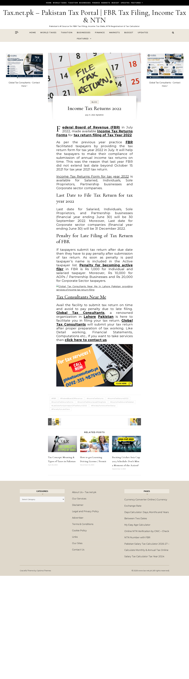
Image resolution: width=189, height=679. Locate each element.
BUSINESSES (85, 3)
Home (48, 3)
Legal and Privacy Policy (85, 511)
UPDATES (125, 3)
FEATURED (136, 3)
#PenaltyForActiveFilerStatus (103, 406)
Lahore (90, 317)
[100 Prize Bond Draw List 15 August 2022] (54, 421)
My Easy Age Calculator (137, 525)
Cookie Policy (79, 530)
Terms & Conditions (82, 524)
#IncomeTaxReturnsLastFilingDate (91, 402)
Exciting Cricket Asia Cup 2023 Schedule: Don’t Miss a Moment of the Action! (126, 461)
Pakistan (106, 317)
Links (75, 537)
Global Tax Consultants (80, 313)
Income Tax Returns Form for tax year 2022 (92, 176)
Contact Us (78, 549)
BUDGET (115, 3)
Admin (101, 115)
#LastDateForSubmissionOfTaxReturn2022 (69, 406)
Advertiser (77, 517)
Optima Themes (44, 570)
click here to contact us (86, 340)
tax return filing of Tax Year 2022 (103, 135)
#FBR (53, 398)
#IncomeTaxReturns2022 (118, 398)
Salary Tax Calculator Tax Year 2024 (144, 556)
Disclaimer (77, 505)
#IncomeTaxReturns (95, 398)
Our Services (79, 498)
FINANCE (96, 3)
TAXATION (73, 3)
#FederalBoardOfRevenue (71, 398)
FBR (129, 142)
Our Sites (77, 543)
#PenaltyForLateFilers (60, 409)
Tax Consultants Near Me (81, 297)
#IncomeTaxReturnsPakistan (122, 402)
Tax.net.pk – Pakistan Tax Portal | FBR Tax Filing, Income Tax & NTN (94, 16)
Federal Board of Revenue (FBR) (91, 127)
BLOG (94, 102)
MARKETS (105, 3)
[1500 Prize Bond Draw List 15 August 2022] (135, 421)
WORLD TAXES (60, 3)
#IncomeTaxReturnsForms (62, 402)
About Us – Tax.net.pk (84, 492)
